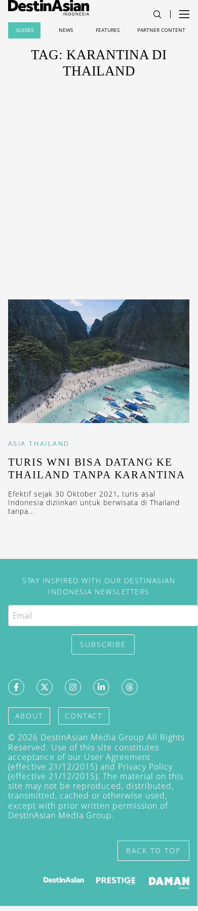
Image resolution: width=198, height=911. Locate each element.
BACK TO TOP (153, 850)
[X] (44, 687)
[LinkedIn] (101, 687)
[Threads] (130, 687)
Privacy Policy (145, 766)
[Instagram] (73, 687)
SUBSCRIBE (103, 644)
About (29, 715)
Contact (83, 715)
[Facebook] (16, 687)
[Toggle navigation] (157, 14)
